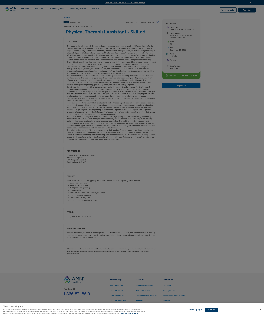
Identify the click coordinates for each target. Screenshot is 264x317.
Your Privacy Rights (195, 310)
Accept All (211, 310)
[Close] (260, 309)
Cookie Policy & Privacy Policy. (130, 313)
